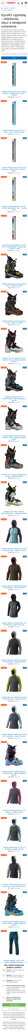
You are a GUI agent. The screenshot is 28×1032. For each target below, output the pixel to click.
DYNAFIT (12, 8)
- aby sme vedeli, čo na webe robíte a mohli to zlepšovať (15, 975)
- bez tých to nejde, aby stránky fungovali (15, 970)
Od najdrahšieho (23, 54)
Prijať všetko (14, 1005)
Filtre (14, 58)
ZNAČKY (6, 8)
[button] (26, 3)
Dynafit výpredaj (7, 10)
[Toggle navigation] (3, 3)
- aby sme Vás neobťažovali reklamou (13, 981)
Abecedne (4, 54)
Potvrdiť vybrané (14, 1009)
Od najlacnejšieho (12, 54)
